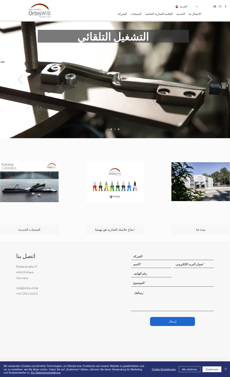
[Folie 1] (118, 129)
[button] (122, 14)
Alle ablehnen (189, 369)
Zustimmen (212, 369)
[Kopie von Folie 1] (111, 129)
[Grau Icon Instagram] (220, 6)
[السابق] (20, 79)
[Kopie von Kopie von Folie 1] (115, 129)
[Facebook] (225, 6)
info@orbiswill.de (27, 288)
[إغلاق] (226, 369)
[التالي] (210, 79)
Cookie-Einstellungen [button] (164, 369)
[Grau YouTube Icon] (215, 6)
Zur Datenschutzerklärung (46, 372)
